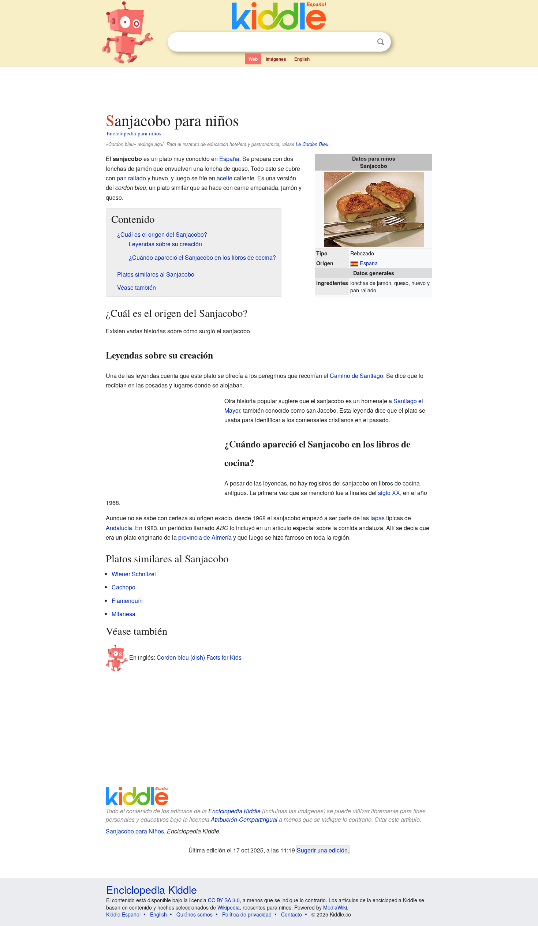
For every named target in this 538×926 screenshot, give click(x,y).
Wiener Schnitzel (134, 574)
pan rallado (131, 178)
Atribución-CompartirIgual (244, 819)
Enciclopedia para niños (134, 133)
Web (253, 59)
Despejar (365, 42)
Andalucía (119, 528)
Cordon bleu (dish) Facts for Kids (199, 657)
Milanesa (123, 614)
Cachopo (123, 587)
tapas (377, 518)
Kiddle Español (123, 914)
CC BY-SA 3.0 (224, 900)
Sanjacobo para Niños (135, 831)
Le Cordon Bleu (312, 144)
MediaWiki (335, 907)
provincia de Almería (205, 537)
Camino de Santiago (356, 375)
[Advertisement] (268, 87)
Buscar (380, 42)
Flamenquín (127, 600)
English (302, 59)
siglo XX (389, 492)
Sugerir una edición (322, 850)
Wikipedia (228, 907)
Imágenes (276, 59)
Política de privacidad (247, 914)
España (369, 263)
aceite (224, 178)
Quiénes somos (194, 914)
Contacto (291, 914)
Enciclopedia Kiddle (234, 811)
